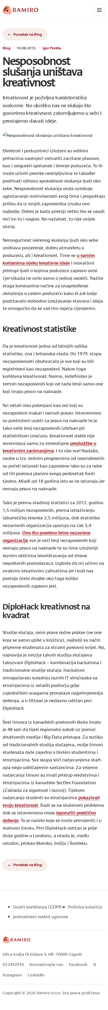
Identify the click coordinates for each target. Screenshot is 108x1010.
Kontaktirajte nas (46, 964)
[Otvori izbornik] (99, 10)
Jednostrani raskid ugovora (40, 916)
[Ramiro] (16, 939)
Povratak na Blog (27, 34)
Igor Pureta (51, 48)
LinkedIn (36, 975)
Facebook (78, 964)
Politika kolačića (85, 907)
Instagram (12, 975)
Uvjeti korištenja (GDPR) (38, 907)
